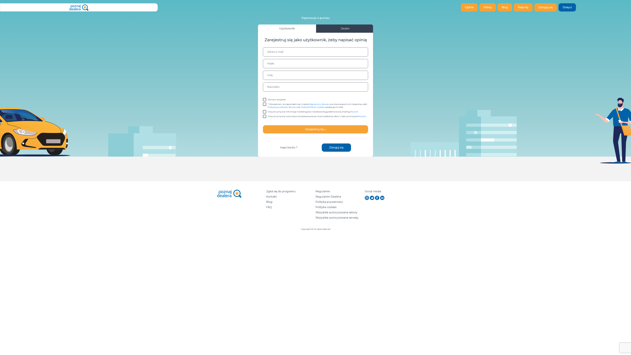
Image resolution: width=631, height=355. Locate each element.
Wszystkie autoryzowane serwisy (337, 217)
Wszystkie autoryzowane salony (336, 212)
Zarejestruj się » (315, 129)
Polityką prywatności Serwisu (282, 107)
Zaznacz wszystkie (277, 99)
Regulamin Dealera (328, 196)
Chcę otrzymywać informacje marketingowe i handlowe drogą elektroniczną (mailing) (313, 111)
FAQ (269, 207)
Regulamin (323, 191)
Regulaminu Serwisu (319, 104)
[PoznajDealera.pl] (79, 7)
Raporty (523, 7)
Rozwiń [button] (354, 111)
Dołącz (567, 7)
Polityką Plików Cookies (312, 107)
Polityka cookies (326, 207)
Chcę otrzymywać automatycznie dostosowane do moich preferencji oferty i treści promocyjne (317, 116)
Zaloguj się (545, 7)
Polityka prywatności (329, 201)
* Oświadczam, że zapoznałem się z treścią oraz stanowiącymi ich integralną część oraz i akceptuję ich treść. (317, 105)
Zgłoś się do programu (281, 191)
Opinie (469, 7)
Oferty (487, 7)
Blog (505, 7)
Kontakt (271, 196)
